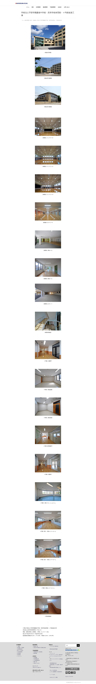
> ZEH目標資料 (19, 651)
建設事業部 (45, 7)
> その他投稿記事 (36, 660)
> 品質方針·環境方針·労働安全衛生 (39, 647)
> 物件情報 (35, 653)
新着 (33, 7)
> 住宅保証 (18, 654)
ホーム (28, 7)
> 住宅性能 (18, 653)
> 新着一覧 (35, 661)
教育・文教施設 (33, 20)
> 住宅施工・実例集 (20, 647)
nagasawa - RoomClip (69, 676)
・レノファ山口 (52, 674)
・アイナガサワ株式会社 (53, 646)
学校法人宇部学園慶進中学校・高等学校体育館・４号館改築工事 (49, 20)
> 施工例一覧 (35, 646)
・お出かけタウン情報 (53, 677)
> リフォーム (18, 656)
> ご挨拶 (18, 646)
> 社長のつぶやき (36, 663)
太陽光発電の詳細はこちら (56, 667)
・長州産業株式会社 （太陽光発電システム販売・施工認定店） (56, 664)
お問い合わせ (66, 7)
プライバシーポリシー (37, 667)
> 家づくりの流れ (19, 650)
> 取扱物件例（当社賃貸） (38, 651)
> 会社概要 (35, 657)
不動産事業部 (52, 7)
